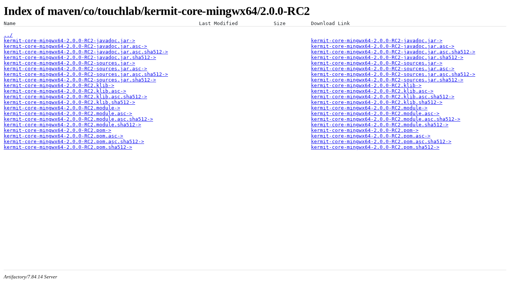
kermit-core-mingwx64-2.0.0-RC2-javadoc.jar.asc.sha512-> (86, 52)
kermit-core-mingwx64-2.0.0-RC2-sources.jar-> (69, 63)
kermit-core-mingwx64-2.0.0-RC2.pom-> (57, 130)
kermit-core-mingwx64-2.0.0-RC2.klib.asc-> (65, 91)
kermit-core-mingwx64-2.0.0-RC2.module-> (62, 108)
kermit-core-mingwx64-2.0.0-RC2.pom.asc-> (63, 136)
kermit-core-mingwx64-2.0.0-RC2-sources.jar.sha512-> (80, 80)
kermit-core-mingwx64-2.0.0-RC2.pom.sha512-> (68, 147)
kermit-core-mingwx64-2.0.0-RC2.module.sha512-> (72, 124)
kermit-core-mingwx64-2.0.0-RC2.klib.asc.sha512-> (75, 96)
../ (8, 35)
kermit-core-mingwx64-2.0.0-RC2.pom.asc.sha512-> (74, 141)
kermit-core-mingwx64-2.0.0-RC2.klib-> (59, 85)
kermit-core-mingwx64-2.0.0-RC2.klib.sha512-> (69, 102)
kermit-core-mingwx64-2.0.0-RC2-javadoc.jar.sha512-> (80, 57)
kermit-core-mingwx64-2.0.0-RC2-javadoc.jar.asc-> (75, 46)
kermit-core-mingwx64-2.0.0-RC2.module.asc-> (68, 113)
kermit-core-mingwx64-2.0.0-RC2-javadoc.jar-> (69, 40)
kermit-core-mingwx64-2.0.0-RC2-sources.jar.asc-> (75, 68)
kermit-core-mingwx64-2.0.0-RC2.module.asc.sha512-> (78, 119)
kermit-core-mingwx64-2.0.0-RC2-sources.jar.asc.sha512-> (86, 74)
